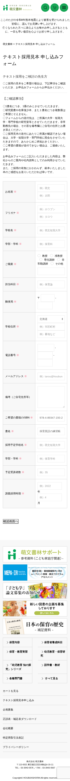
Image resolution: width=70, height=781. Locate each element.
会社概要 (8, 728)
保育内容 (14, 642)
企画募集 (8, 709)
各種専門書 (15, 678)
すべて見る (51, 678)
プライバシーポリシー (16, 746)
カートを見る (10, 690)
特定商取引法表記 (13, 737)
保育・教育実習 (18, 651)
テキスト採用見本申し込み (18, 700)
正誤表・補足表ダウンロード (20, 718)
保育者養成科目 (53, 642)
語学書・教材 (52, 664)
